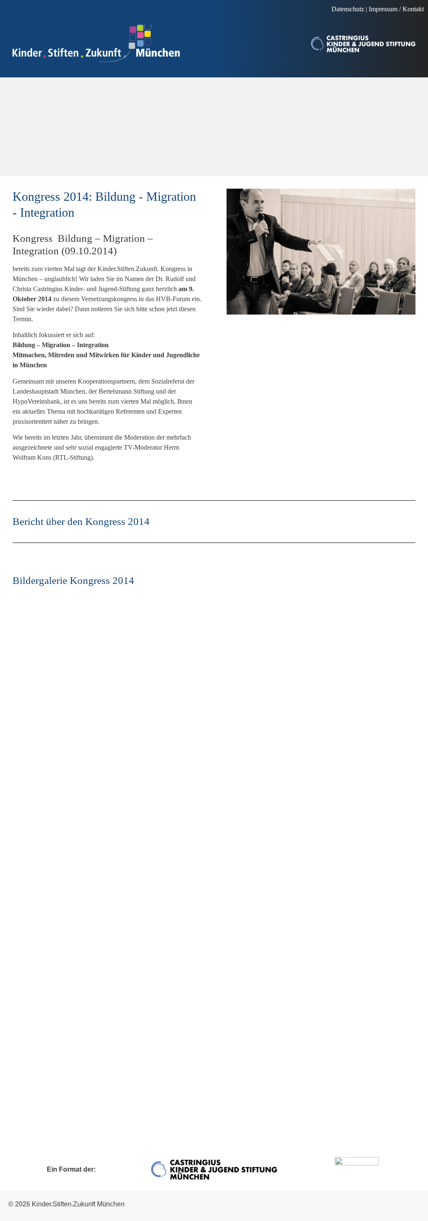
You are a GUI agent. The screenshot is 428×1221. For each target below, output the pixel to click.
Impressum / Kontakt (396, 9)
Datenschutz (347, 9)
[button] (11, 12)
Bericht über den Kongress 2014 (81, 521)
